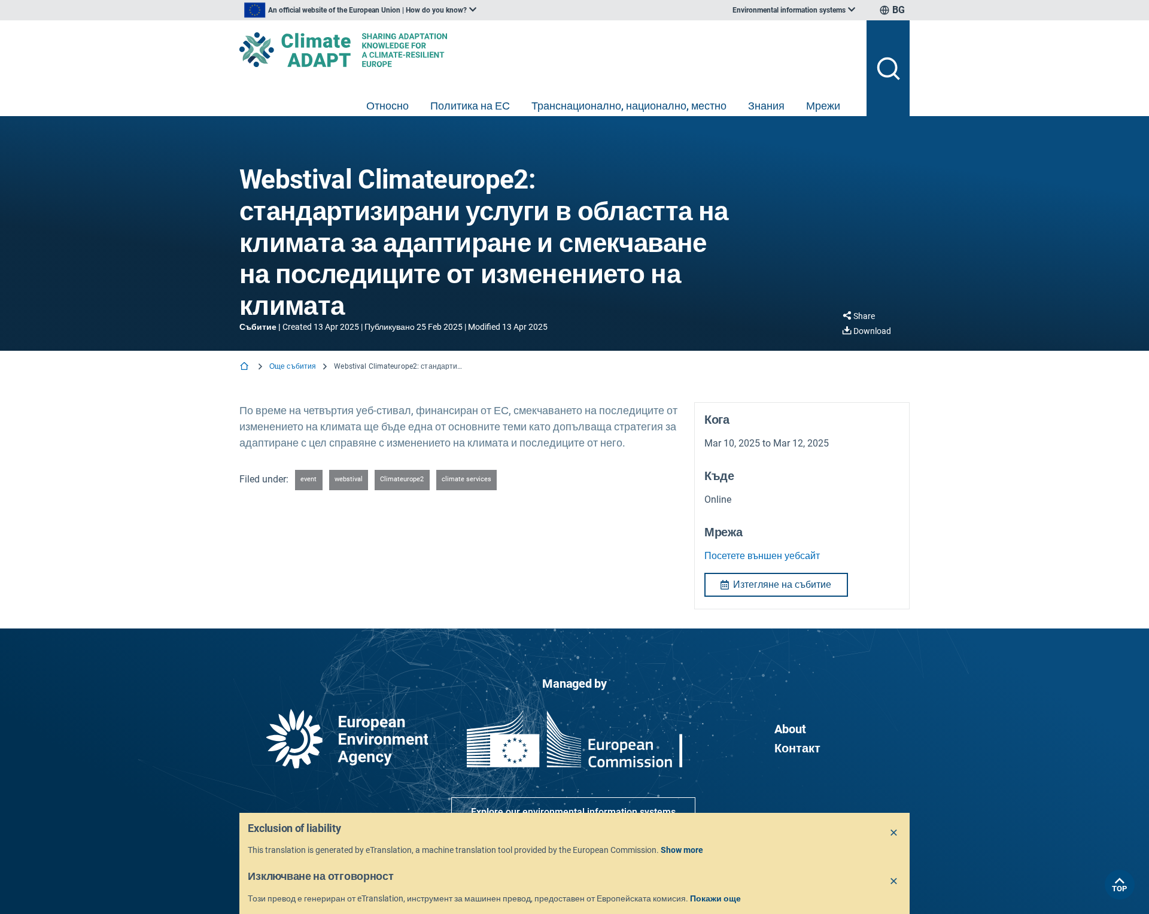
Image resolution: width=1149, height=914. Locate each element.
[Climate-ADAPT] (548, 49)
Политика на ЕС (470, 105)
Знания (766, 105)
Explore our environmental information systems (573, 812)
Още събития (292, 366)
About (790, 729)
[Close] (894, 833)
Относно (387, 105)
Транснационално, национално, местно (629, 105)
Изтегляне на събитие (782, 584)
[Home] (245, 367)
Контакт (797, 748)
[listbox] (360, 10)
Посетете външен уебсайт (762, 555)
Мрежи (823, 105)
